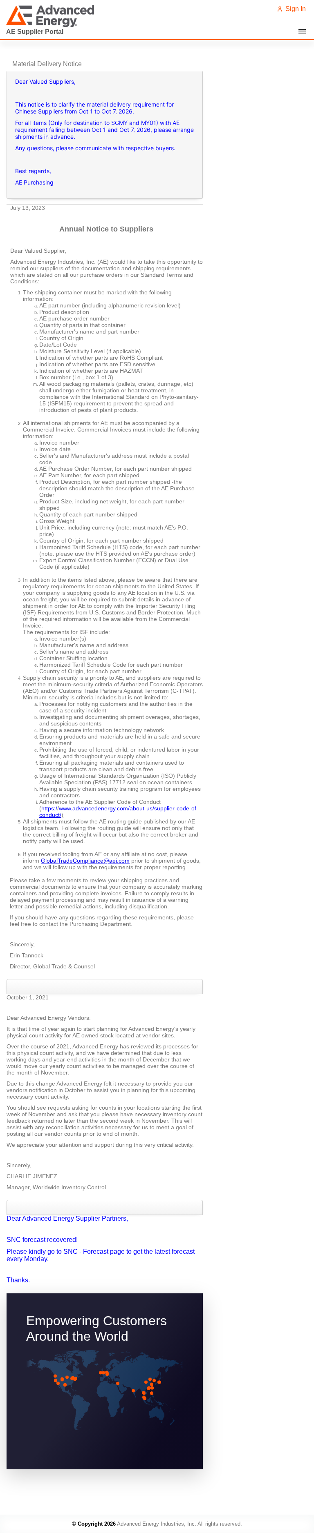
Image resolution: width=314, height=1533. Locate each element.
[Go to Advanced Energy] (52, 16)
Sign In (295, 8)
